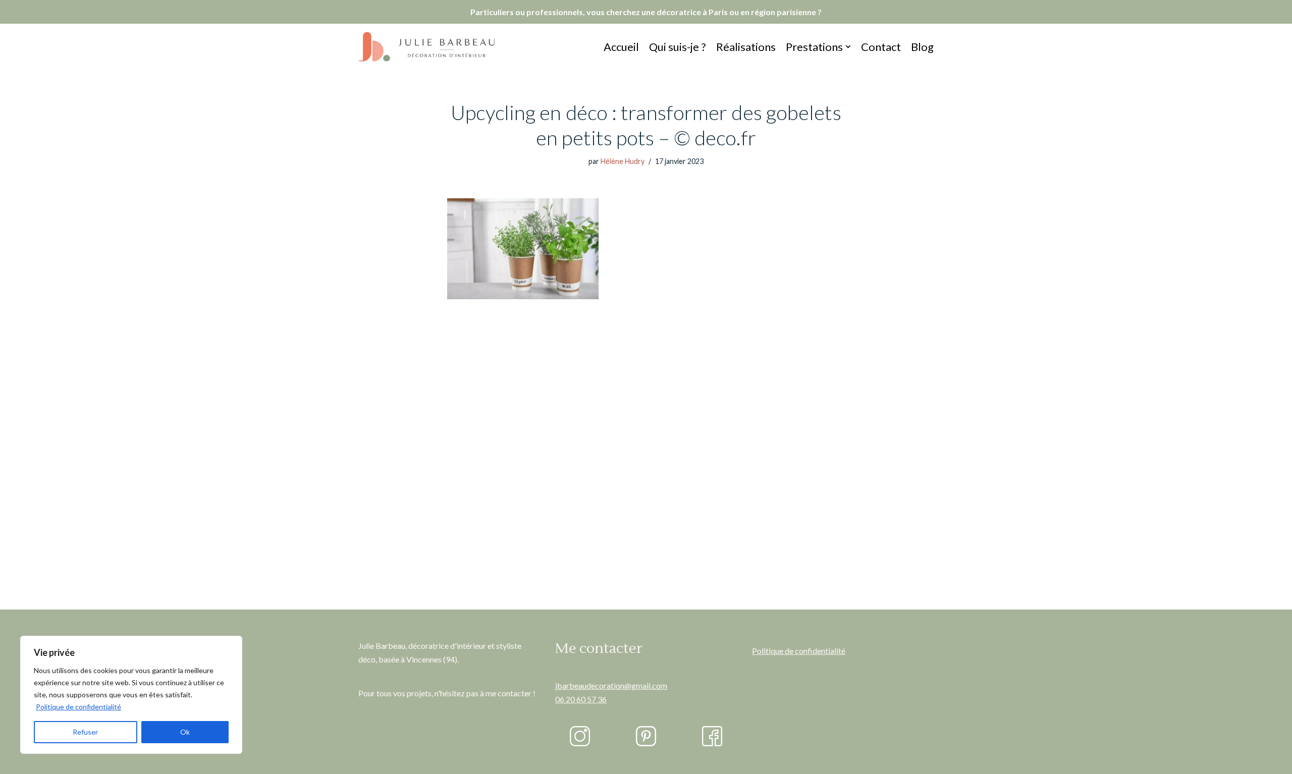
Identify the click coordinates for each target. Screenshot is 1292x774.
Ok (185, 732)
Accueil (621, 46)
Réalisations (746, 46)
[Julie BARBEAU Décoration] (426, 47)
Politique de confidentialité (78, 706)
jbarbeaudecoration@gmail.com (611, 685)
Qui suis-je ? (677, 46)
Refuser (85, 732)
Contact (881, 46)
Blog (922, 46)
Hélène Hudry (622, 161)
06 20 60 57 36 (581, 699)
